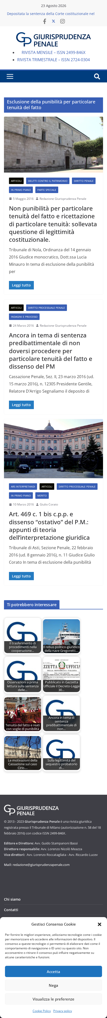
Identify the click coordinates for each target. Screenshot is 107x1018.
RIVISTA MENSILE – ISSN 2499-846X (53, 52)
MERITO (42, 495)
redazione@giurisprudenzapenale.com (41, 864)
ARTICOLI (16, 181)
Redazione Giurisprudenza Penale (63, 199)
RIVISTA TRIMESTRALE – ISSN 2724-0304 (53, 59)
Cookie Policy (42, 1011)
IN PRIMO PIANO (21, 190)
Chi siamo (12, 899)
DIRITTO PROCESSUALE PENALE (46, 307)
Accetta (53, 971)
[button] (99, 924)
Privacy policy (62, 1011)
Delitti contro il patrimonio (47, 181)
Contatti (11, 909)
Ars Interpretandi (23, 486)
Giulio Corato (49, 504)
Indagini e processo (24, 316)
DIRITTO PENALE (84, 181)
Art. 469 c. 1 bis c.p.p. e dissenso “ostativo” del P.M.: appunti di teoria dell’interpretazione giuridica (49, 525)
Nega (53, 985)
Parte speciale (46, 190)
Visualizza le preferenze (53, 999)
